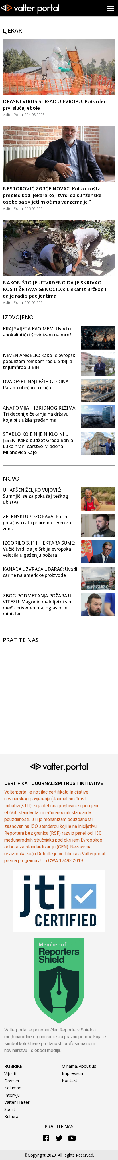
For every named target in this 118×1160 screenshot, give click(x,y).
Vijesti (10, 1073)
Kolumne (12, 1088)
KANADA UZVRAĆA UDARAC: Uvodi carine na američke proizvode (40, 572)
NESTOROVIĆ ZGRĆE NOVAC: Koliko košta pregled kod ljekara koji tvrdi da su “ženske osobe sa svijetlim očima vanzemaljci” (52, 195)
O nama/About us (79, 1066)
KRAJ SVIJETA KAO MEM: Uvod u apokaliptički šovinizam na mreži (38, 332)
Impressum (73, 1073)
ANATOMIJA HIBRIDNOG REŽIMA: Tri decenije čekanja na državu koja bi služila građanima (39, 414)
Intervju (12, 1095)
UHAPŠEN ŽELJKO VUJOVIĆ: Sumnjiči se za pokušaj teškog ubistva (35, 496)
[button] (111, 8)
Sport (9, 1109)
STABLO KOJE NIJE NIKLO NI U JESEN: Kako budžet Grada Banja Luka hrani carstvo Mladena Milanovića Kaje (38, 443)
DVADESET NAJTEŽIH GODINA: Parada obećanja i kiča (36, 384)
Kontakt (69, 1080)
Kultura (11, 1116)
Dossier (12, 1080)
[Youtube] (72, 1138)
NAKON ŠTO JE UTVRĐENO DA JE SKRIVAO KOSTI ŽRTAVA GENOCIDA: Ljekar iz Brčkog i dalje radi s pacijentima (54, 289)
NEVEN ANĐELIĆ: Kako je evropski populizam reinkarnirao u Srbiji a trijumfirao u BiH (39, 361)
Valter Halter (17, 1102)
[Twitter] (59, 1138)
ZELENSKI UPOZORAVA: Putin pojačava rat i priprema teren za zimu (37, 522)
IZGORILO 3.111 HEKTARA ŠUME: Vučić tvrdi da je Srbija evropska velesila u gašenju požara (39, 549)
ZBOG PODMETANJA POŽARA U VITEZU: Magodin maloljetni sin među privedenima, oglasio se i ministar (37, 605)
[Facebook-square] (46, 1138)
